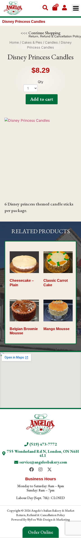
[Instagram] (40, 469)
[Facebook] (31, 469)
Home (14, 43)
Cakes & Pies (32, 43)
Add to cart (41, 99)
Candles (51, 43)
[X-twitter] (49, 469)
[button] (76, 8)
